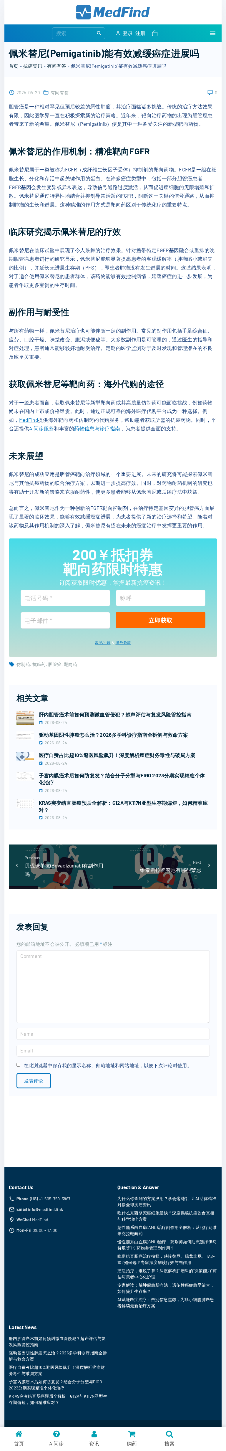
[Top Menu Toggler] (212, 33)
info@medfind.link (45, 1209)
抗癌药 (39, 664)
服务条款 (123, 642)
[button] (156, 33)
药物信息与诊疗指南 (97, 428)
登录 (128, 33)
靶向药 (70, 664)
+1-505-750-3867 (55, 1198)
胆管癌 (55, 664)
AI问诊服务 (41, 428)
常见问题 (102, 642)
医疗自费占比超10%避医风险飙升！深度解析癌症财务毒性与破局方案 (117, 755)
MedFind (28, 420)
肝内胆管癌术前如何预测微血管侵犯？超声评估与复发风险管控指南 (115, 714)
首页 (14, 66)
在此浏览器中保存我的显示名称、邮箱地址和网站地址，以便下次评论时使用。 (108, 1065)
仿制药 (23, 664)
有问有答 (56, 66)
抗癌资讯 (32, 66)
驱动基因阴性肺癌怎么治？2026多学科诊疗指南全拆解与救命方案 (113, 735)
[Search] (99, 33)
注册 (140, 33)
